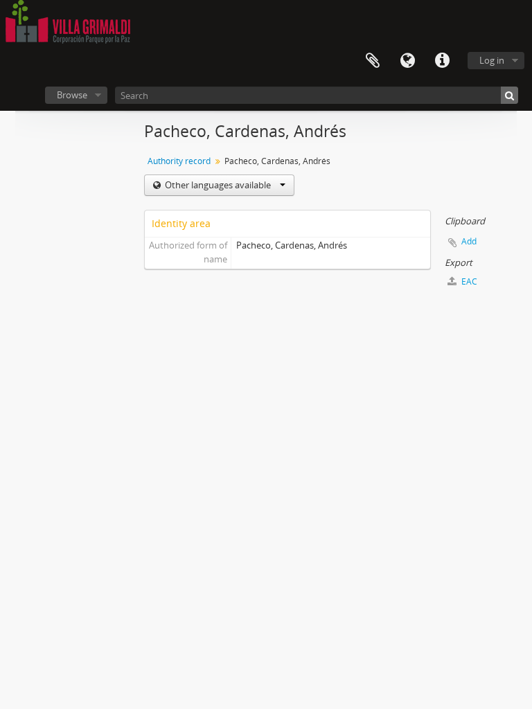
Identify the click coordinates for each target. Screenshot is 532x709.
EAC (468, 281)
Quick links (442, 61)
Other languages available (218, 185)
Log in (491, 60)
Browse (72, 95)
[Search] (509, 95)
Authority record (179, 161)
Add (469, 241)
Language (407, 61)
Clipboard (372, 61)
